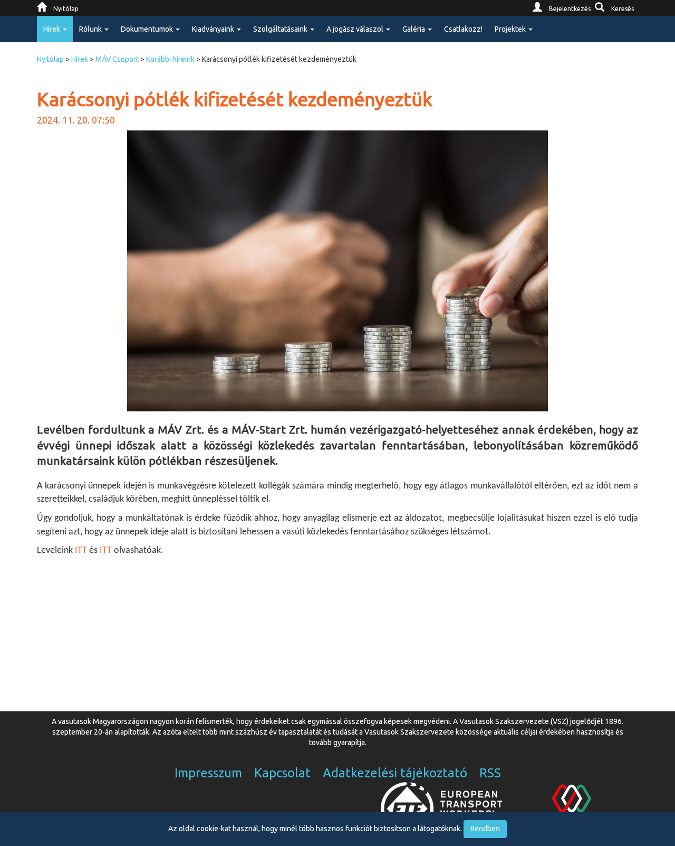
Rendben (485, 828)
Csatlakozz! (463, 29)
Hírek (79, 59)
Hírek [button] (52, 29)
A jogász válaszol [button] (355, 29)
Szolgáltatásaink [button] (281, 29)
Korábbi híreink (170, 59)
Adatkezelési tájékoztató (395, 773)
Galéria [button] (414, 29)
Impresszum (208, 773)
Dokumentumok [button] (148, 29)
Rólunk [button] (91, 29)
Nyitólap (50, 59)
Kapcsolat (282, 773)
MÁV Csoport (117, 59)
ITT (81, 551)
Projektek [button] (511, 29)
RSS (490, 773)
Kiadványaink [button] (214, 29)
